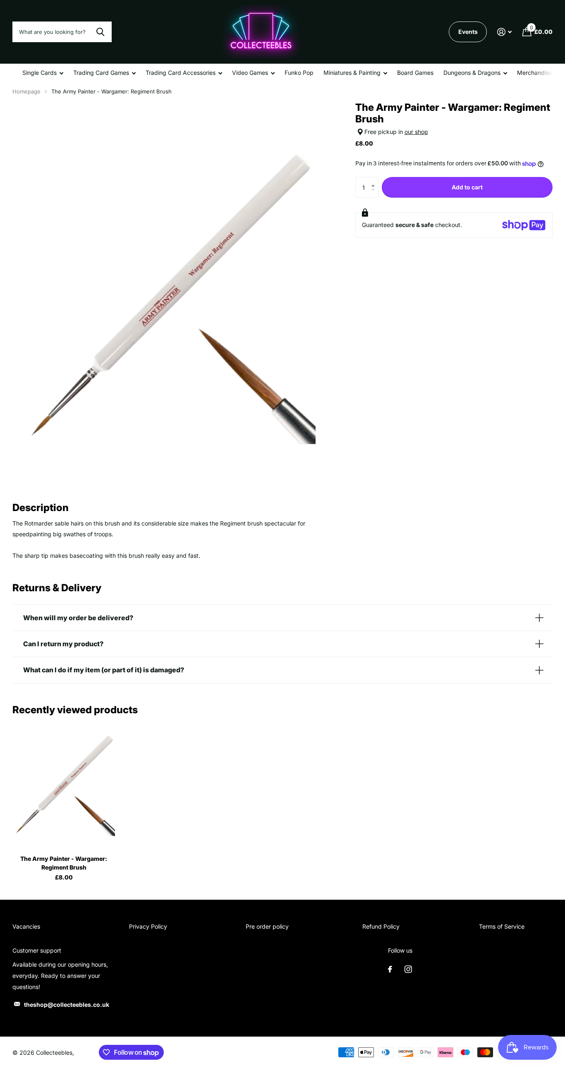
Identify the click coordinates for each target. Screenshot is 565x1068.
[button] (375, 180)
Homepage (26, 91)
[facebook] (390, 969)
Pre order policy (267, 926)
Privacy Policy (148, 926)
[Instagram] (408, 969)
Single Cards (39, 72)
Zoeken (100, 32)
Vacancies (26, 926)
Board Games (415, 72)
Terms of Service (501, 926)
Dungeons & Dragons (471, 72)
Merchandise (534, 72)
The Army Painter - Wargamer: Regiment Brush (63, 863)
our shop (416, 131)
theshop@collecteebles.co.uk (66, 1004)
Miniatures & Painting (352, 72)
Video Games (250, 72)
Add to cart (467, 187)
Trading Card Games (101, 72)
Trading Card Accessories (180, 72)
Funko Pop (299, 72)
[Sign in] (504, 32)
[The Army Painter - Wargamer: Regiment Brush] (63, 785)
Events (468, 31)
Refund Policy (381, 926)
